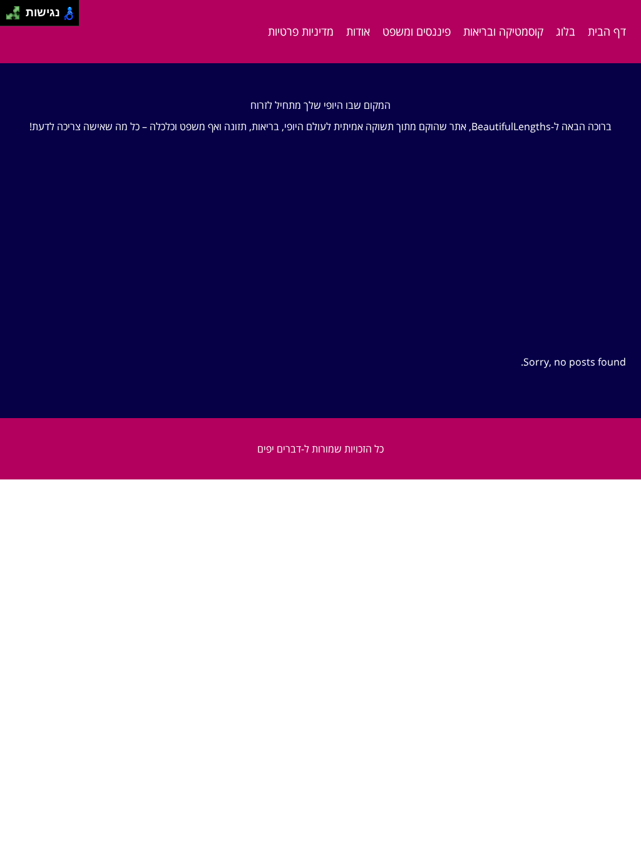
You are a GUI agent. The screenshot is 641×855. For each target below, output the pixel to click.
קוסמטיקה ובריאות (503, 31)
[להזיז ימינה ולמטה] (16, 16)
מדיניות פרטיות (301, 31)
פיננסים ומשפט (416, 31)
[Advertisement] (320, 262)
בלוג (565, 31)
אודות (358, 31)
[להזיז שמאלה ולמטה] (9, 16)
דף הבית (607, 31)
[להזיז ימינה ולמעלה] (16, 9)
